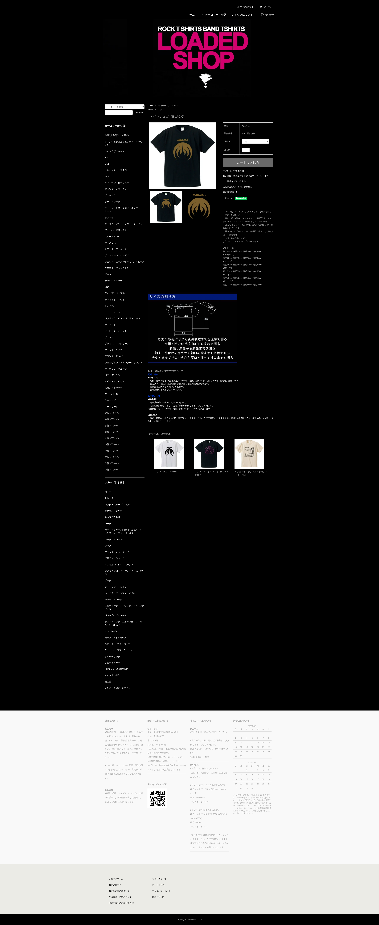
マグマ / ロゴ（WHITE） (166, 471)
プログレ (160, 110)
